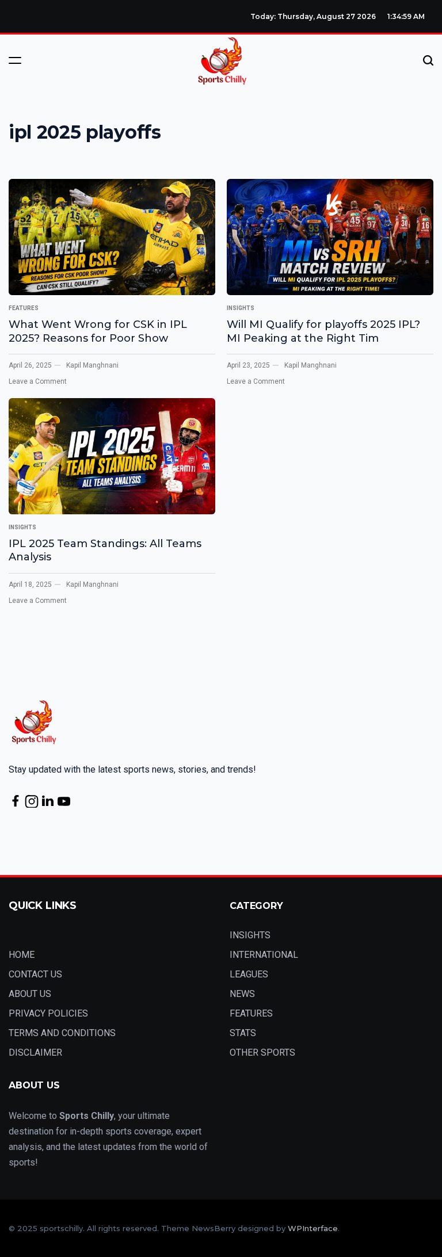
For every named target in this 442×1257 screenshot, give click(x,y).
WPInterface (313, 1228)
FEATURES (24, 308)
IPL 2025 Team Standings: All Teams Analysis (105, 550)
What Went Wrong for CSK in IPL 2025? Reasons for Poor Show (98, 331)
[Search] (428, 60)
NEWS (242, 993)
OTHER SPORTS (262, 1052)
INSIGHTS (240, 308)
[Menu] (15, 60)
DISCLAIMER (35, 1052)
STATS (243, 1032)
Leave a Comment (38, 381)
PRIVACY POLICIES (48, 1013)
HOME (22, 954)
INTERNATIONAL (264, 954)
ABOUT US (30, 993)
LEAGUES (249, 974)
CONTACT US (35, 974)
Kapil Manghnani (92, 365)
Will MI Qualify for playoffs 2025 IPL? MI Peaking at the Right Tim (323, 331)
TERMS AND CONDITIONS (62, 1032)
